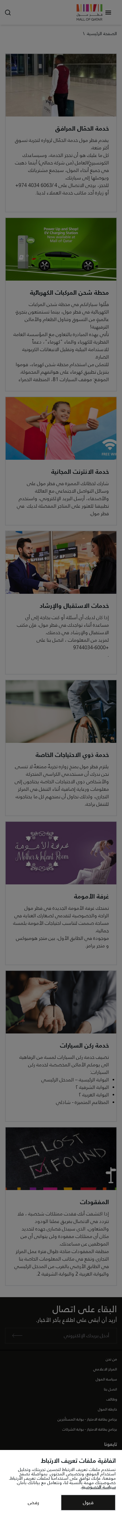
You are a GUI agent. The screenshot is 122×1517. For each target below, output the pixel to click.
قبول (88, 1502)
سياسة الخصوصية (99, 1487)
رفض (33, 1502)
